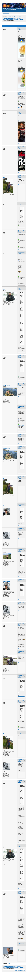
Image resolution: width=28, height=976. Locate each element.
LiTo (4, 944)
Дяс (4, 177)
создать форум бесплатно (20, 970)
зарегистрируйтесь (17, 16)
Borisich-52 (5, 551)
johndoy (4, 530)
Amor (4, 289)
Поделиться (20, 27)
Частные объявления (11, 9)
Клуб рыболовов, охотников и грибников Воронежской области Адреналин (12, 19)
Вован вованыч (6, 505)
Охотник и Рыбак (6, 385)
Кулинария (21, 19)
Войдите (10, 16)
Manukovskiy (5, 653)
